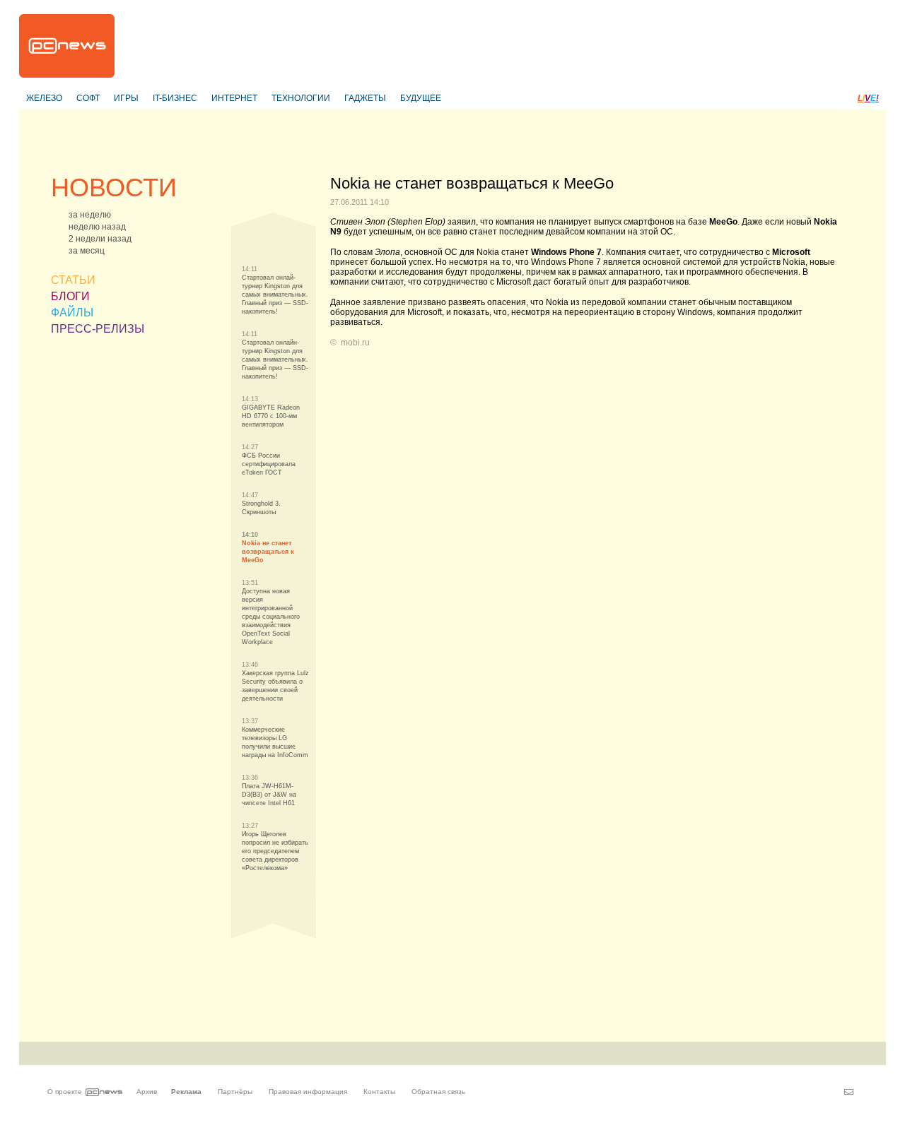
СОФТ (88, 98)
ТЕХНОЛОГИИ (301, 98)
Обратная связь (438, 1091)
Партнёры (235, 1091)
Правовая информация (308, 1091)
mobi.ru (355, 342)
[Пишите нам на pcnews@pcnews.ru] (849, 1092)
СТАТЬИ (73, 280)
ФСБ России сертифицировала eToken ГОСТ (269, 464)
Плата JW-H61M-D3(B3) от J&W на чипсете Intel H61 (269, 795)
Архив (146, 1091)
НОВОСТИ (114, 187)
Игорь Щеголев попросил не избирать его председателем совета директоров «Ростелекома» (275, 851)
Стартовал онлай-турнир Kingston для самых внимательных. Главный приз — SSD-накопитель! (275, 294)
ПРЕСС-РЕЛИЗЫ (97, 329)
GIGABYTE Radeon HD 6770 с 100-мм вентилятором (271, 416)
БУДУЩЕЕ (420, 98)
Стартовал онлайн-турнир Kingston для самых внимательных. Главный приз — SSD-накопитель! (275, 359)
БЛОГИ (70, 296)
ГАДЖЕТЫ (365, 98)
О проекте (64, 1091)
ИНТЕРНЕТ (234, 98)
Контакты (379, 1091)
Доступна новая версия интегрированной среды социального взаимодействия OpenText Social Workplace (271, 617)
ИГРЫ (126, 98)
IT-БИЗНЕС (175, 98)
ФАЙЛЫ (72, 313)
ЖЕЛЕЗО (44, 98)
